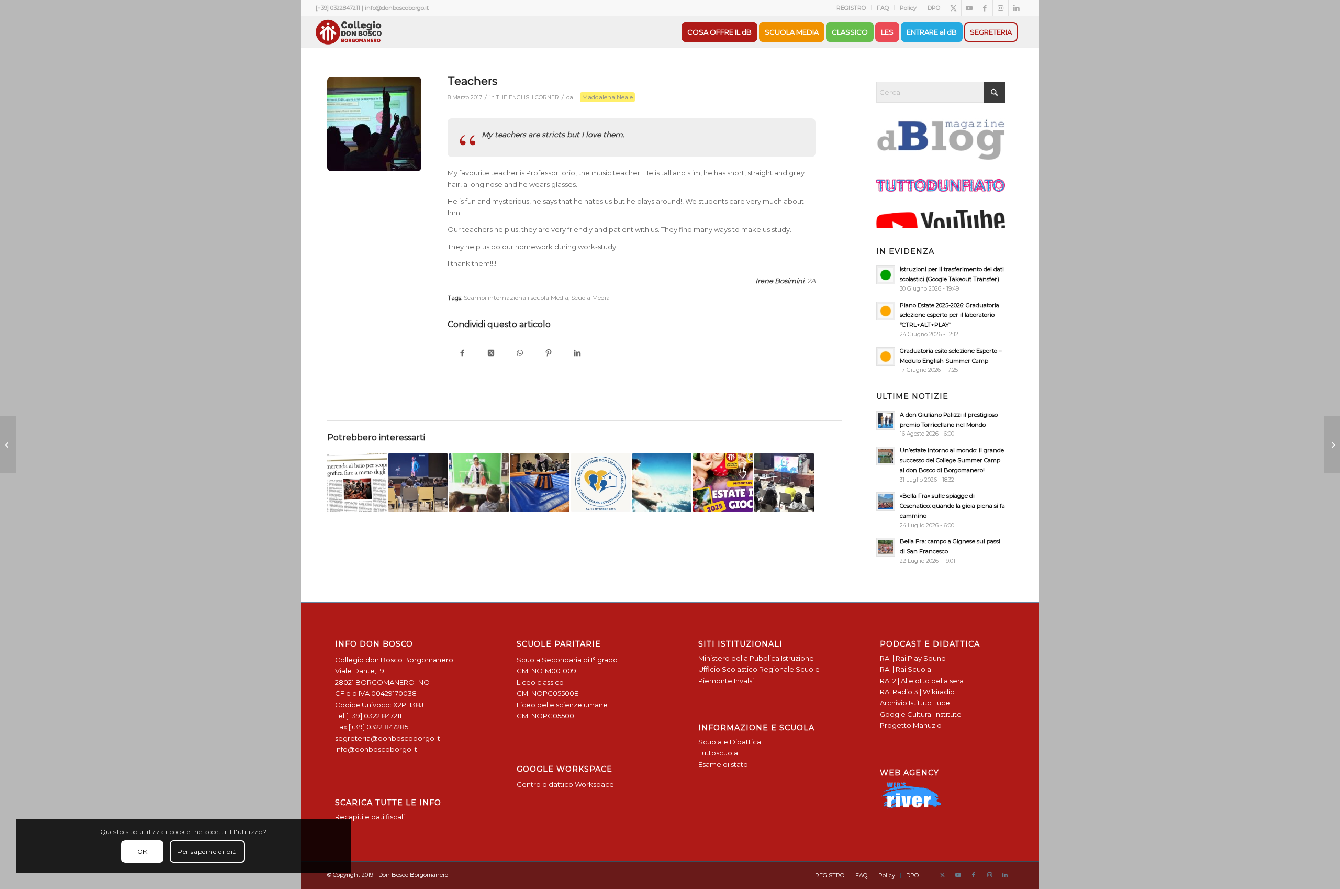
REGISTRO (851, 8)
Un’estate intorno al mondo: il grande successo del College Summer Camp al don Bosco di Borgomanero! (952, 460)
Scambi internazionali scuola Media (516, 298)
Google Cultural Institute (921, 714)
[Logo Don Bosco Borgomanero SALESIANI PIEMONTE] (349, 32)
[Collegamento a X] (953, 8)
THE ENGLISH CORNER (527, 97)
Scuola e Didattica (729, 742)
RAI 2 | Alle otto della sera (922, 680)
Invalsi (744, 680)
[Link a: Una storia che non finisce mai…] (662, 483)
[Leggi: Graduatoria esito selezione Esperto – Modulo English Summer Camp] (885, 356)
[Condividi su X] (490, 353)
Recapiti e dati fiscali (370, 817)
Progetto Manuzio (911, 725)
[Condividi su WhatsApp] (519, 353)
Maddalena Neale (607, 97)
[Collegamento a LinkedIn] (1016, 8)
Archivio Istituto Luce (915, 702)
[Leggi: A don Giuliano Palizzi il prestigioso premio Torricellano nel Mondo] (885, 420)
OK (142, 851)
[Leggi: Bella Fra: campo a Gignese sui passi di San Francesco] (885, 547)
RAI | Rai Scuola (905, 669)
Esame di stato (723, 764)
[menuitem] (851, 7)
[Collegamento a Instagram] (1000, 8)
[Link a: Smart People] (784, 483)
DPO (934, 8)
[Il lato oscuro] (1332, 444)
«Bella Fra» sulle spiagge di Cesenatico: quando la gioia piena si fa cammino (952, 505)
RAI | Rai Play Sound (913, 658)
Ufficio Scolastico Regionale (746, 669)
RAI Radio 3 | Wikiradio (917, 691)
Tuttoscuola (718, 753)
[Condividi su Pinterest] (548, 353)
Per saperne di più (207, 851)
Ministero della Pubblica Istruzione (756, 658)
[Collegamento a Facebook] (984, 8)
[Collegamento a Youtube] (969, 8)
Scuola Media (590, 298)
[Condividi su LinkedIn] (577, 353)
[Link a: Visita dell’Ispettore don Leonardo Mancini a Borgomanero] (601, 483)
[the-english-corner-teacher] (374, 124)
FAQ (883, 8)
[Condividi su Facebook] (462, 353)
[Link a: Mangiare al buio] (357, 483)
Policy (908, 8)
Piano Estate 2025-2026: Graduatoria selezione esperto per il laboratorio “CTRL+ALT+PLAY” (949, 315)
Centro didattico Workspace (565, 784)
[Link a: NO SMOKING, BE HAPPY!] (479, 483)
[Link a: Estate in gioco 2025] (723, 483)
